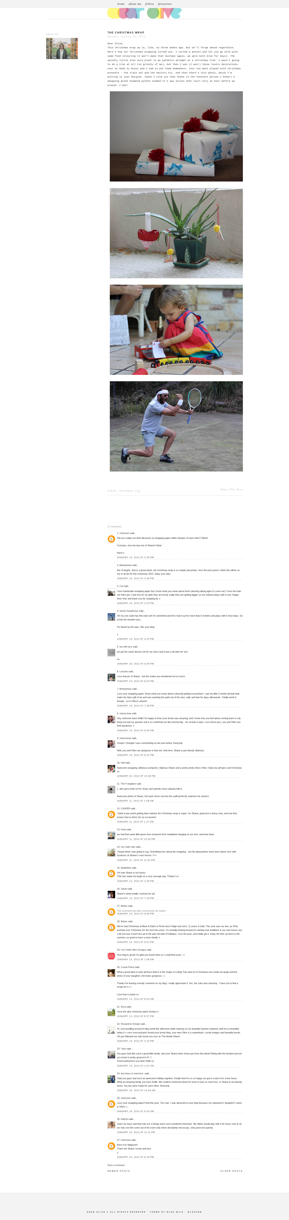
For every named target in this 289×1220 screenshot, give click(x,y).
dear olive (96, 1212)
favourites (165, 4)
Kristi (124, 829)
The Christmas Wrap (125, 32)
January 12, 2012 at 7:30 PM (135, 898)
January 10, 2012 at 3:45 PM (135, 557)
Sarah (124, 888)
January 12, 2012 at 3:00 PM (135, 881)
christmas (126, 490)
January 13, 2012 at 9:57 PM (135, 1016)
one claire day (128, 847)
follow (149, 4)
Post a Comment (116, 1165)
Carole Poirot (128, 967)
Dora (123, 1006)
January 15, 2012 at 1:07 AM (135, 1066)
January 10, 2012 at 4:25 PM (135, 664)
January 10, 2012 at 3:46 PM (135, 578)
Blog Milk (175, 1212)
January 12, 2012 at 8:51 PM (135, 942)
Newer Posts (118, 1171)
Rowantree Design (130, 1024)
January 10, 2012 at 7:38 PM (135, 705)
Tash (123, 1048)
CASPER (125, 808)
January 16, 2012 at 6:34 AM (135, 1111)
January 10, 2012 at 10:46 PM (136, 776)
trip (137, 490)
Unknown (124, 533)
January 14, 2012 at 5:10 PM (135, 1041)
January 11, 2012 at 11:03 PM (136, 860)
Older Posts (231, 1171)
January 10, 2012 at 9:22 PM (135, 755)
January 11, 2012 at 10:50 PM (136, 839)
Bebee (124, 906)
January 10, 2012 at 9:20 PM (135, 730)
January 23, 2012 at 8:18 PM (135, 1157)
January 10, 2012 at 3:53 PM (135, 603)
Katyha (124, 1119)
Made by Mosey (129, 68)
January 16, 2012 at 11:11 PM (136, 1132)
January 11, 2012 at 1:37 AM (135, 822)
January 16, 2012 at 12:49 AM (136, 1090)
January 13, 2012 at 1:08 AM (135, 959)
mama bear (125, 713)
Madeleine (126, 867)
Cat (121, 586)
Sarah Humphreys (129, 611)
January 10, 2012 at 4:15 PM (135, 639)
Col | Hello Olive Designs (133, 949)
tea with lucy (126, 646)
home (121, 4)
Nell (123, 762)
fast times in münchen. (132, 1073)
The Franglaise (128, 783)
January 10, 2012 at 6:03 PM (135, 681)
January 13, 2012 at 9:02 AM (135, 999)
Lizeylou (124, 671)
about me (135, 4)
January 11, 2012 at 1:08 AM (135, 801)
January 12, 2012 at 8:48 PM (135, 913)
